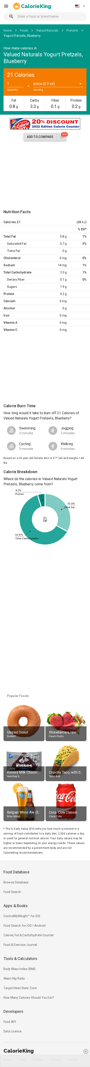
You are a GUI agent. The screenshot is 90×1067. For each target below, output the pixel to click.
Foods (24, 30)
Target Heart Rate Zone (20, 988)
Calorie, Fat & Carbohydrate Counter (28, 935)
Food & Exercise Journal (20, 944)
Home (7, 30)
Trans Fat (13, 251)
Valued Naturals (47, 30)
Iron (6, 315)
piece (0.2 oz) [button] (44, 84)
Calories (9, 222)
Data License (12, 1031)
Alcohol (9, 308)
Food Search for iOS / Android (24, 925)
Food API (9, 1021)
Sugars (12, 286)
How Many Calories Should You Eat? (28, 997)
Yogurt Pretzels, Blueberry (22, 35)
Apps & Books (15, 905)
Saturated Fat (16, 243)
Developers (13, 1011)
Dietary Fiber (16, 279)
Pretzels (72, 30)
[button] (80, 6)
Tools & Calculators (20, 958)
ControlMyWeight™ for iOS (21, 916)
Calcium (9, 301)
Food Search (12, 892)
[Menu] (6, 6)
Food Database (16, 872)
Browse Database (15, 882)
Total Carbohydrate (17, 272)
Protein (8, 294)
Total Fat (9, 236)
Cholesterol (12, 258)
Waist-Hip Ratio (14, 978)
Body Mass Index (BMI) (19, 969)
